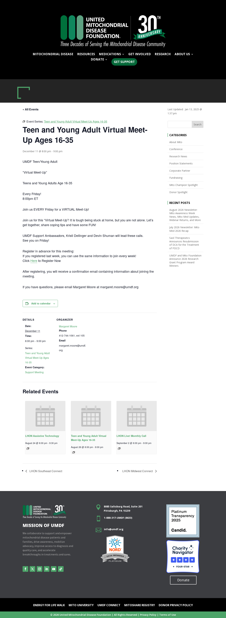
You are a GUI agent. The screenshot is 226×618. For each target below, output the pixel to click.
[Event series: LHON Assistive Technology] (28, 448)
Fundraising (175, 177)
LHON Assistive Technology (42, 436)
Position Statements (181, 163)
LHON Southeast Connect (45, 471)
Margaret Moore (68, 326)
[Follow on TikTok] (61, 569)
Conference (176, 149)
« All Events (30, 109)
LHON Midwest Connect (137, 471)
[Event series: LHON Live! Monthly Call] (119, 448)
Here (33, 260)
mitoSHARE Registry (139, 605)
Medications (110, 54)
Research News (178, 156)
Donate (183, 580)
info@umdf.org (113, 529)
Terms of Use (167, 614)
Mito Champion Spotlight (183, 185)
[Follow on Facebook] (25, 569)
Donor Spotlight (178, 192)
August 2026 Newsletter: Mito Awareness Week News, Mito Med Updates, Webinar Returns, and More (185, 215)
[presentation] (45, 416)
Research (163, 54)
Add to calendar (40, 303)
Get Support (124, 62)
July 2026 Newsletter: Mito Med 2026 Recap (184, 229)
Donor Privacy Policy (176, 605)
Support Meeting (34, 372)
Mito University (81, 605)
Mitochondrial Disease (53, 54)
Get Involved (139, 54)
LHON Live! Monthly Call (131, 436)
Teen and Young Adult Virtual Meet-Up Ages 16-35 (37, 357)
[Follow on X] (32, 569)
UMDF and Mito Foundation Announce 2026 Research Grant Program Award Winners (185, 261)
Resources (86, 54)
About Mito (175, 142)
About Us (182, 54)
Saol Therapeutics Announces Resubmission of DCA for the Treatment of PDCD (184, 243)
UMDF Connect (108, 605)
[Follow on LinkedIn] (46, 569)
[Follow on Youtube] (53, 569)
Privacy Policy (148, 614)
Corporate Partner (179, 170)
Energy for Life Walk (49, 605)
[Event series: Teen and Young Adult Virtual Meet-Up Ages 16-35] (73, 452)
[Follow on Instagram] (39, 569)
